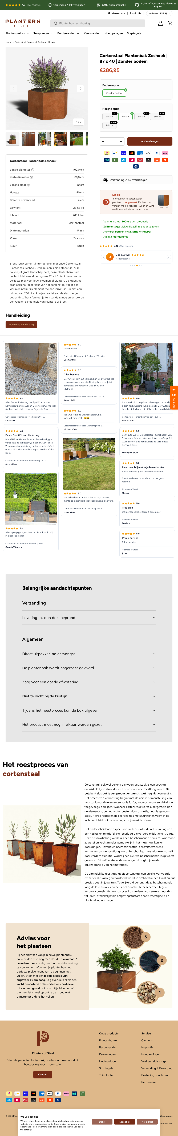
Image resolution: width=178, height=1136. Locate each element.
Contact (42, 1074)
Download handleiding (21, 324)
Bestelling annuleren (154, 1075)
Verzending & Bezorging (156, 1068)
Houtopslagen (113, 33)
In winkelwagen (150, 141)
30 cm (111, 115)
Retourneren (149, 1082)
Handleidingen (150, 1054)
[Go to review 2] (132, 267)
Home (8, 42)
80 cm (111, 124)
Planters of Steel (130, 489)
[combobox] (97, 23)
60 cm (159, 115)
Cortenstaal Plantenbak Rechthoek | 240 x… (26, 460)
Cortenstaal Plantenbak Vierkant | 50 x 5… (25, 416)
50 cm (143, 115)
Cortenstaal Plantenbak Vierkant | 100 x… (25, 543)
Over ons (147, 1040)
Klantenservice (116, 13)
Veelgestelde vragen (154, 1061)
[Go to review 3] (134, 267)
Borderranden (108, 1047)
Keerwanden (92, 33)
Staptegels (134, 33)
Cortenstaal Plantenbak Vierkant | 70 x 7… (83, 508)
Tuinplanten (106, 1075)
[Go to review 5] (138, 267)
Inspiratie (135, 13)
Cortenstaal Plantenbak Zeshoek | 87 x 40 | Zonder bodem (35, 42)
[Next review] (169, 257)
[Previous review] (103, 257)
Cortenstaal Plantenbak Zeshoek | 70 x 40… (84, 356)
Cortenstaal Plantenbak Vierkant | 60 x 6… (83, 425)
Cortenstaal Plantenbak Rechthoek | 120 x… (84, 396)
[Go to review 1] (130, 267)
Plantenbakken (108, 1040)
